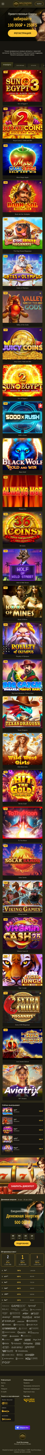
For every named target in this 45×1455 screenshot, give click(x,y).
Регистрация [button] (22, 33)
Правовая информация (32, 1389)
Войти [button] (39, 4)
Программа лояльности (32, 1386)
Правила (27, 1383)
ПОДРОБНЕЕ (22, 1243)
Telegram (4, 1389)
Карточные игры (29, 1392)
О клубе (3, 1392)
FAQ (2, 1386)
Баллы (3, 1383)
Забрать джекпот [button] (22, 1186)
